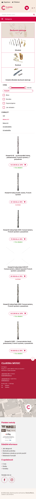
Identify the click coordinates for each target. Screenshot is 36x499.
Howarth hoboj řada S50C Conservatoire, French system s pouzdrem (18, 305)
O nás (4, 464)
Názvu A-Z (6, 119)
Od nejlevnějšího (7, 126)
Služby (5, 466)
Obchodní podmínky (9, 451)
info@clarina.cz (5, 380)
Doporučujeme (10, 103)
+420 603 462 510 (5, 378)
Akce (7, 95)
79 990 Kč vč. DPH (16, 239)
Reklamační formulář (9, 456)
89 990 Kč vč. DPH (16, 276)
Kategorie (8, 19)
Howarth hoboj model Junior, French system (18, 194)
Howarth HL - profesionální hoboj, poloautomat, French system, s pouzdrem (18, 157)
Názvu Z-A (5, 123)
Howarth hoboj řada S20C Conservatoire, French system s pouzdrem (18, 231)
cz (33, 8)
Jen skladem (10, 107)
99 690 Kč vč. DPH (16, 351)
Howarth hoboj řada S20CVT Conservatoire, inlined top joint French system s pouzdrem (18, 269)
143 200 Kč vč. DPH (16, 165)
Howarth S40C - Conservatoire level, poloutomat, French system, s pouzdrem (18, 342)
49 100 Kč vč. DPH (16, 202)
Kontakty (5, 469)
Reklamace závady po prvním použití (14, 453)
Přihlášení (17, 2)
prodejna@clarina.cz (6, 375)
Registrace (7, 2)
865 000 (29, 87)
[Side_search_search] (34, 15)
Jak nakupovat (7, 448)
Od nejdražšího (7, 130)
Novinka (8, 99)
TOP (4, 116)
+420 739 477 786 (5, 373)
